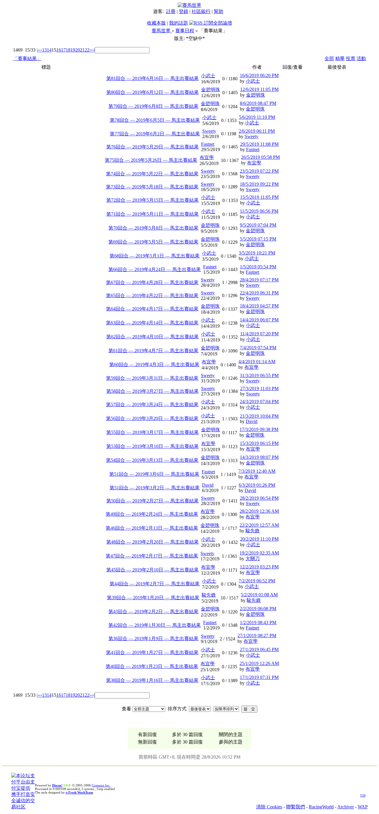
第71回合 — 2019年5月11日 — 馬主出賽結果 (152, 214)
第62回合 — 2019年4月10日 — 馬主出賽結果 (152, 336)
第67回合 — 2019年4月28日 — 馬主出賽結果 (152, 282)
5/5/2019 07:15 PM (258, 238)
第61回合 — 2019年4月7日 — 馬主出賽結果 (153, 350)
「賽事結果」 (27, 58)
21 (82, 49)
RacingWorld (321, 806)
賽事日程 (184, 30)
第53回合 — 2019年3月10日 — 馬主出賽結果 (152, 446)
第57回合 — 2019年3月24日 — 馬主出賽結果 (152, 404)
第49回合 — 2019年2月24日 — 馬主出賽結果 (152, 514)
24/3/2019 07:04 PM (259, 401)
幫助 (218, 11)
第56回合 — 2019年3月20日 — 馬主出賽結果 (152, 418)
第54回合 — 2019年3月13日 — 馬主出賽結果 (152, 460)
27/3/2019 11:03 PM (259, 388)
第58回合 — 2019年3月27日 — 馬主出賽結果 (152, 391)
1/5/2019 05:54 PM (258, 266)
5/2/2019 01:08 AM (259, 594)
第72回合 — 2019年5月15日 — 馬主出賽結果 (152, 200)
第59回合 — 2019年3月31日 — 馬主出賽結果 (152, 378)
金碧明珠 (210, 89)
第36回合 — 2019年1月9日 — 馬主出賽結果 (153, 638)
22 (87, 49)
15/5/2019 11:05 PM (259, 197)
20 (77, 49)
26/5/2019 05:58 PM (260, 157)
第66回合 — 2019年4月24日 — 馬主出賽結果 (154, 269)
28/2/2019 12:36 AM (259, 511)
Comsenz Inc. (101, 785)
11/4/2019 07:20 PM (259, 333)
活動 (361, 58)
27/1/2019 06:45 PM (259, 649)
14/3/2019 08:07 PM (259, 457)
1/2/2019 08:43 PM (258, 622)
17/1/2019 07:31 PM (259, 677)
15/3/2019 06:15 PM (259, 443)
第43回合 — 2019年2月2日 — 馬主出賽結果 (153, 611)
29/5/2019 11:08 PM (259, 144)
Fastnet (207, 144)
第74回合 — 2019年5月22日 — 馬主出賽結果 (152, 173)
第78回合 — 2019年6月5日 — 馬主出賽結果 (155, 120)
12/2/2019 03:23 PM (259, 566)
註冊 (171, 11)
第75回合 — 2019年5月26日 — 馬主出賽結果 (151, 160)
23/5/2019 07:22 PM (259, 171)
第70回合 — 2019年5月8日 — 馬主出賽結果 (153, 227)
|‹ (38, 49)
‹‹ (40, 49)
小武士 (208, 75)
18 (68, 49)
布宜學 (207, 157)
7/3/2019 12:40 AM (256, 471)
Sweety (209, 131)
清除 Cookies (269, 806)
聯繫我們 (295, 806)
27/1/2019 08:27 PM (256, 635)
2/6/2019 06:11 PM (257, 131)
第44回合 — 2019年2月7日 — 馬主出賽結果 (155, 583)
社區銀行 (201, 11)
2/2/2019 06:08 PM (258, 608)
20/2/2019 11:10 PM (259, 538)
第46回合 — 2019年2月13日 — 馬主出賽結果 (152, 528)
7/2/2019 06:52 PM (257, 580)
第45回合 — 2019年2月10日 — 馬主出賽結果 (152, 569)
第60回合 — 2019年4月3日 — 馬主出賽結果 (154, 364)
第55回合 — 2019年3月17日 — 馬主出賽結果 (152, 432)
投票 (350, 58)
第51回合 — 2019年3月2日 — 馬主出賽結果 (155, 487)
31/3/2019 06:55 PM (259, 375)
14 (49, 49)
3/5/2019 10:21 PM (257, 252)
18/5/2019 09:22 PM (259, 184)
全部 (329, 58)
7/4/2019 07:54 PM (258, 347)
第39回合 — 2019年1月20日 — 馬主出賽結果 (153, 597)
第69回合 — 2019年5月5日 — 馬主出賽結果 (153, 241)
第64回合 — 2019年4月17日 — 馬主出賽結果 (152, 308)
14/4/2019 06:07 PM (259, 319)
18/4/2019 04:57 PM (259, 305)
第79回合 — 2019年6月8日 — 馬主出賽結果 (153, 106)
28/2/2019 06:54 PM (259, 498)
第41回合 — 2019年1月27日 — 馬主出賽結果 (152, 652)
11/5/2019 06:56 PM (259, 211)
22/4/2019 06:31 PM (259, 292)
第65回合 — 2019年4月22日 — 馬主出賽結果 (152, 295)
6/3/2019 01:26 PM (257, 485)
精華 (340, 58)
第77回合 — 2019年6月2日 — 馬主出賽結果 (155, 133)
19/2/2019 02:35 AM (259, 552)
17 (63, 49)
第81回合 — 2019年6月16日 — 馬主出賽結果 (152, 78)
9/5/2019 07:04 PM (258, 224)
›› (90, 49)
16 (58, 49)
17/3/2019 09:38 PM (259, 429)
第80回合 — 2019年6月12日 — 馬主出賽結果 (152, 92)
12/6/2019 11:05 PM (259, 89)
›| (93, 49)
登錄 (183, 11)
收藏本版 (156, 22)
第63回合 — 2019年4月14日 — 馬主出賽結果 (152, 322)
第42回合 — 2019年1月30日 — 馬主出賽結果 (154, 625)
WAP (363, 806)
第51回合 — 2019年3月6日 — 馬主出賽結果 (154, 474)
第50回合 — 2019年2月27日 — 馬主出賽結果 (152, 500)
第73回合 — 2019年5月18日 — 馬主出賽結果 (152, 186)
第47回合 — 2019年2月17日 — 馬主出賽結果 (152, 555)
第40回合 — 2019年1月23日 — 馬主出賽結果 (152, 666)
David (251, 421)
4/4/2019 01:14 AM (256, 361)
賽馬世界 (162, 30)
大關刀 (252, 558)
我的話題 (178, 22)
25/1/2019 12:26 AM (259, 663)
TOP (363, 795)
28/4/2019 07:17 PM (259, 279)
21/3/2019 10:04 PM (259, 416)
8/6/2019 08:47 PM (258, 103)
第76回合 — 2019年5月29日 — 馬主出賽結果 (152, 146)
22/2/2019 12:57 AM (259, 525)
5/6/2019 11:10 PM (257, 117)
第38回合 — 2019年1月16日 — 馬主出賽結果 (152, 680)
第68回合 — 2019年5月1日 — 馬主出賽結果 (155, 255)
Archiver (345, 806)
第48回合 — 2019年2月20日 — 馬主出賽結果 (152, 541)
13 (44, 49)
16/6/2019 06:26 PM (259, 75)
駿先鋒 (252, 530)
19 (72, 49)
